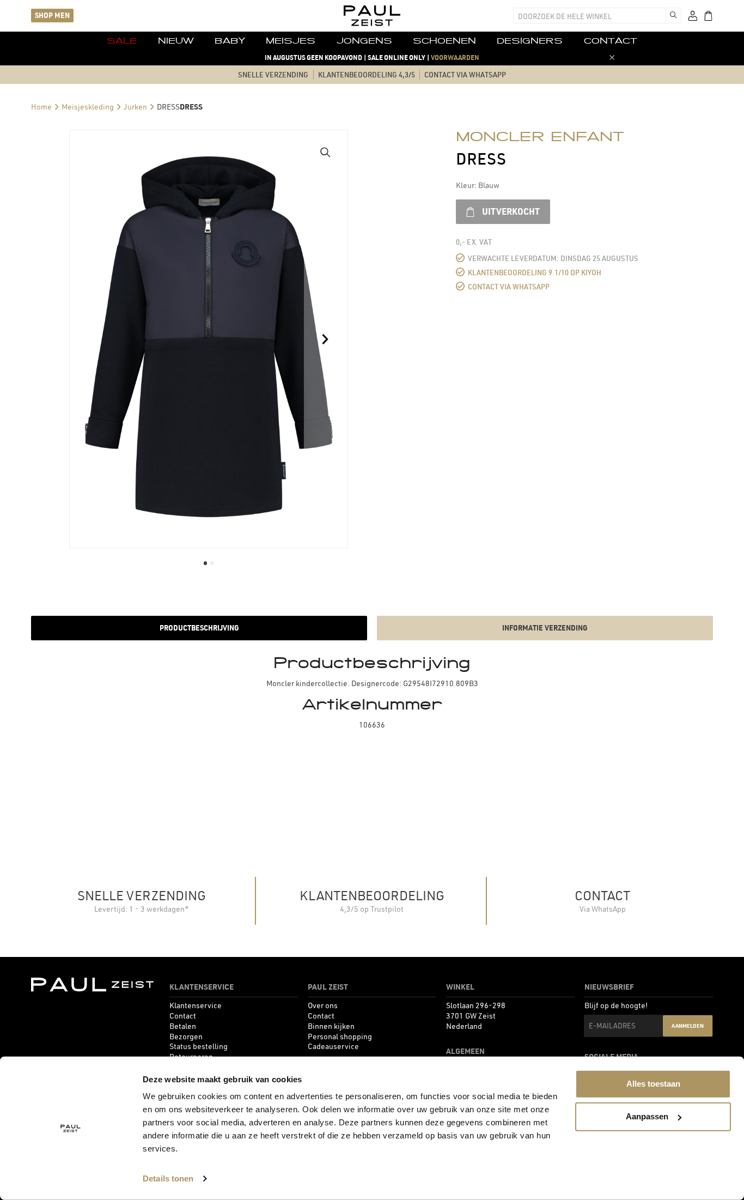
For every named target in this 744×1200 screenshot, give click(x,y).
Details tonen (168, 1178)
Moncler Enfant (540, 136)
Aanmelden (688, 1025)
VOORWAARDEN (455, 57)
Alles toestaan (653, 1083)
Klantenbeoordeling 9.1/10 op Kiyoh (534, 272)
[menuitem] (121, 41)
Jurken (135, 107)
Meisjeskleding (88, 107)
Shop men (52, 15)
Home (41, 107)
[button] (325, 152)
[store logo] (372, 15)
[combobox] (589, 15)
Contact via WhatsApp (509, 286)
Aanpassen (647, 1116)
